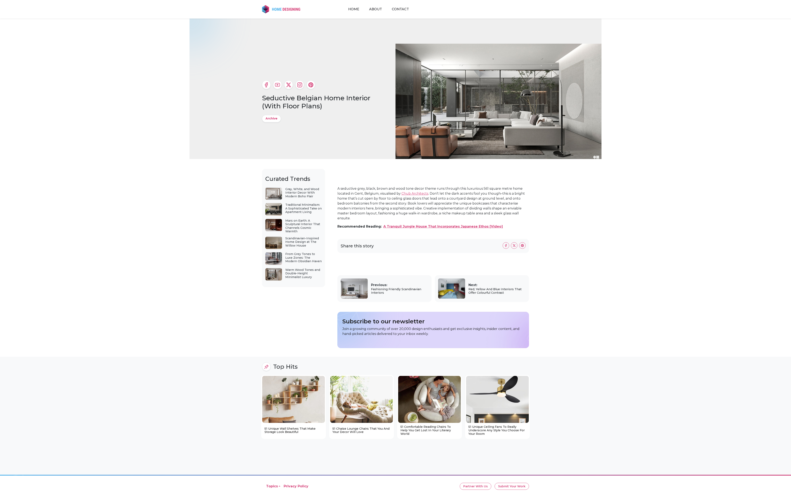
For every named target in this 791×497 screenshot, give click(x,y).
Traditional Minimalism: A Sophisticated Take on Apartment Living (303, 208)
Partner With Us (475, 486)
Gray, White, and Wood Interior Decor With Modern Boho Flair (302, 192)
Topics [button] (272, 486)
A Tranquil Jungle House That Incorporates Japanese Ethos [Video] (443, 226)
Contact (400, 9)
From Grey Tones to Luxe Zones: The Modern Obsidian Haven (303, 257)
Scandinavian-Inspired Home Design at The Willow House (302, 241)
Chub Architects (414, 193)
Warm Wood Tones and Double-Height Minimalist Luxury (302, 273)
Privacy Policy (296, 486)
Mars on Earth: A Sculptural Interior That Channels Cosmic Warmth (302, 226)
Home (353, 9)
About (375, 9)
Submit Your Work (511, 486)
